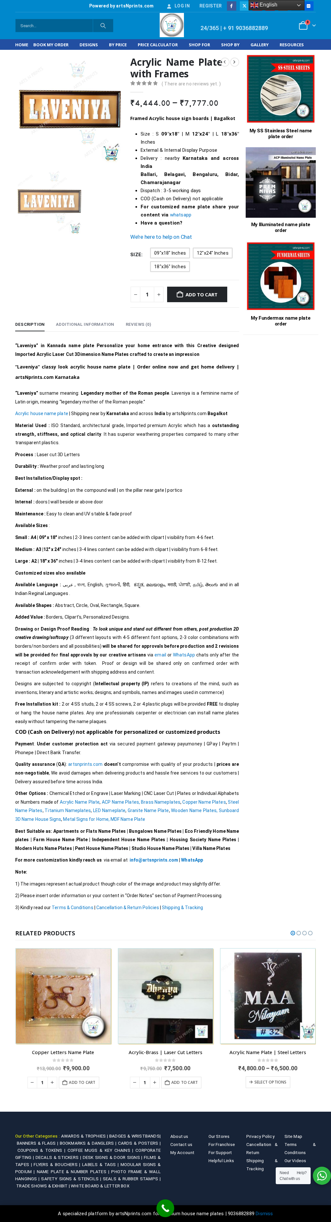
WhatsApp (184, 654)
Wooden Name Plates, (194, 810)
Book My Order (51, 45)
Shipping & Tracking (182, 907)
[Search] (103, 25)
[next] (234, 62)
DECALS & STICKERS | (59, 1157)
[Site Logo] (172, 25)
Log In (182, 5)
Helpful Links (221, 1160)
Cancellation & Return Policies (127, 907)
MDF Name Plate (128, 819)
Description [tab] (30, 324)
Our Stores (219, 1136)
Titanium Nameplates (68, 810)
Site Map (293, 1136)
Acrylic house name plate (41, 413)
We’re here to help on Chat (161, 237)
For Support (220, 1152)
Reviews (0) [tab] (138, 324)
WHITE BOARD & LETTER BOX (100, 1185)
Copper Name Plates (204, 802)
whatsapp (181, 215)
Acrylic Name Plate (80, 802)
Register (210, 5)
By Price (118, 45)
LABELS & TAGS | (101, 1164)
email (160, 654)
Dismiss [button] (264, 1213)
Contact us (181, 1144)
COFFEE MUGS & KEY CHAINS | (101, 1150)
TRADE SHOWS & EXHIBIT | (43, 1185)
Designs (89, 45)
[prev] (225, 62)
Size (135, 255)
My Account (182, 1152)
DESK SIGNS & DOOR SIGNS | (113, 1157)
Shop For (199, 45)
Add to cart (202, 294)
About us (179, 1136)
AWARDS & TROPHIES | (84, 1136)
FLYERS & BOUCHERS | (58, 1164)
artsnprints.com (85, 764)
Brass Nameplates (160, 802)
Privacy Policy (260, 1136)
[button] (293, 933)
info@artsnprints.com (154, 860)
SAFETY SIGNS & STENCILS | (71, 1178)
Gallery (260, 45)
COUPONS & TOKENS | (42, 1150)
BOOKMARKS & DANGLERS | (89, 1143)
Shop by (230, 45)
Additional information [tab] (85, 324)
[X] (244, 6)
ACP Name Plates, (121, 802)
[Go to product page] (63, 996)
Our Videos (295, 1160)
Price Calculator (158, 45)
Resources (292, 45)
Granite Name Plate (148, 810)
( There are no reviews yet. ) (191, 83)
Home (21, 45)
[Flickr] (308, 6)
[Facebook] (231, 6)
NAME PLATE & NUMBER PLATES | (74, 1171)
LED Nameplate (109, 810)
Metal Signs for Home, (86, 819)
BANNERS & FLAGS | (38, 1143)
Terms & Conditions (72, 907)
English (268, 4)
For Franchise (221, 1144)
